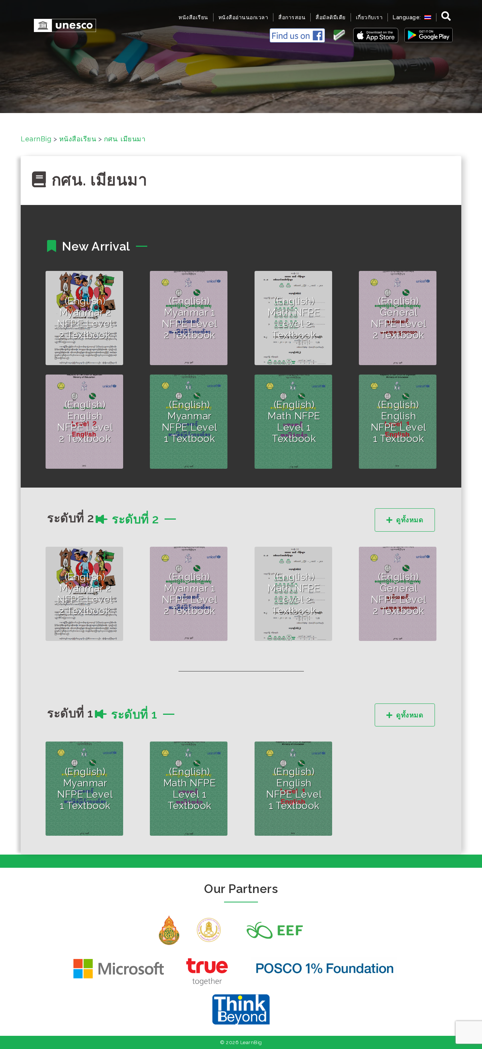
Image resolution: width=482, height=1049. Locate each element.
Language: (408, 17)
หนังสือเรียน (193, 17)
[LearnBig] (61, 24)
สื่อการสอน (291, 17)
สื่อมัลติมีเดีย (331, 17)
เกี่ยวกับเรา (369, 17)
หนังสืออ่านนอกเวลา (243, 17)
